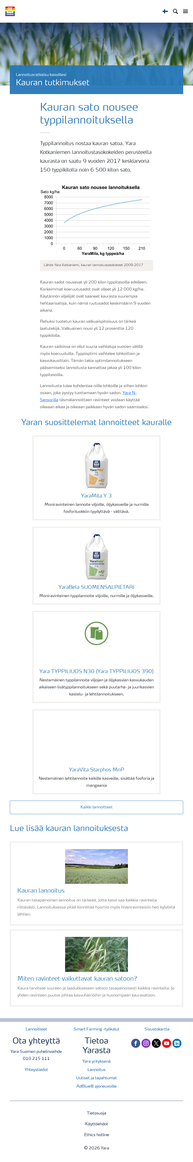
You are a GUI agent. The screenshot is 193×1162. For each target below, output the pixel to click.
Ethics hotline (96, 1135)
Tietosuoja (96, 1113)
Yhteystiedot (36, 1070)
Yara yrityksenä (96, 1062)
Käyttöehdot (96, 1124)
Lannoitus (96, 1070)
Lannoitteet (36, 1029)
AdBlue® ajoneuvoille (96, 1087)
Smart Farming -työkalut (96, 1029)
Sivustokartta (156, 1029)
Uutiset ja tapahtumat (96, 1078)
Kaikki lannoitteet (96, 807)
